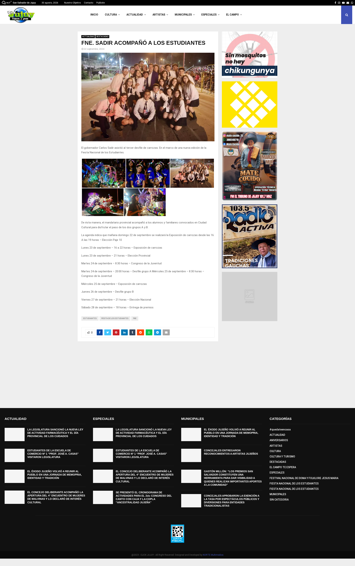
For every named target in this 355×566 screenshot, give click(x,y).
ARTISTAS (159, 14)
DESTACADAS (102, 37)
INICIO (94, 14)
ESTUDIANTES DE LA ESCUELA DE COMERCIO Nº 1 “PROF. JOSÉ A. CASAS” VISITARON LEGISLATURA (53, 454)
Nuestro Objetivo (72, 2)
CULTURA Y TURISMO (282, 456)
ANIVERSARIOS (279, 440)
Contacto (88, 2)
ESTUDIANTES (90, 318)
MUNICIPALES (183, 14)
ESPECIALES (209, 14)
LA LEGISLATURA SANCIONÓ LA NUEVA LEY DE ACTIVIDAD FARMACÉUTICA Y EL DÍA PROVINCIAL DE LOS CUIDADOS (55, 433)
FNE (134, 318)
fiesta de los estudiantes (115, 318)
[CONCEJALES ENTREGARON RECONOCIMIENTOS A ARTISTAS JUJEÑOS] (191, 455)
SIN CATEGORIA (279, 499)
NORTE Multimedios (213, 555)
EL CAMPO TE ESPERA (283, 467)
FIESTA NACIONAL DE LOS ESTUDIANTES (294, 483)
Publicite (100, 2)
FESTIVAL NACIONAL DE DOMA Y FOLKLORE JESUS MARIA (304, 478)
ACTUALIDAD (134, 14)
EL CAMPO (232, 14)
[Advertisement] (177, 375)
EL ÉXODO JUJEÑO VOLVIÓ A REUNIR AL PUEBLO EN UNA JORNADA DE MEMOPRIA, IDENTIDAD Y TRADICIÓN (54, 474)
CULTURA (111, 14)
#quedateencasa (280, 429)
